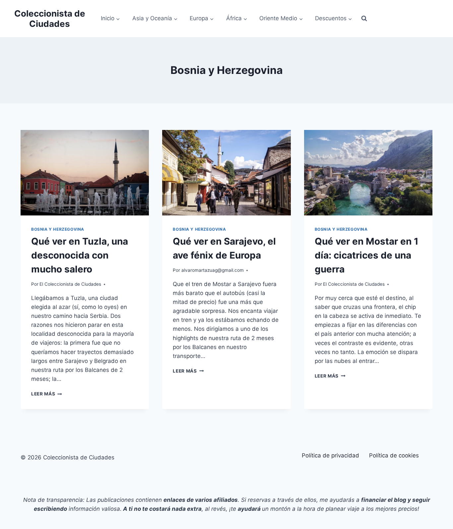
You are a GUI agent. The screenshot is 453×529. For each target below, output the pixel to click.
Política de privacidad (330, 455)
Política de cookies (394, 455)
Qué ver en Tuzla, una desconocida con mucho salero (79, 255)
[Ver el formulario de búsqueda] (364, 19)
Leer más (46, 393)
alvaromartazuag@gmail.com (212, 270)
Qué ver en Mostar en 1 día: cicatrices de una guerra (367, 255)
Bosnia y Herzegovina (57, 229)
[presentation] (85, 172)
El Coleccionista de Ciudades (70, 284)
